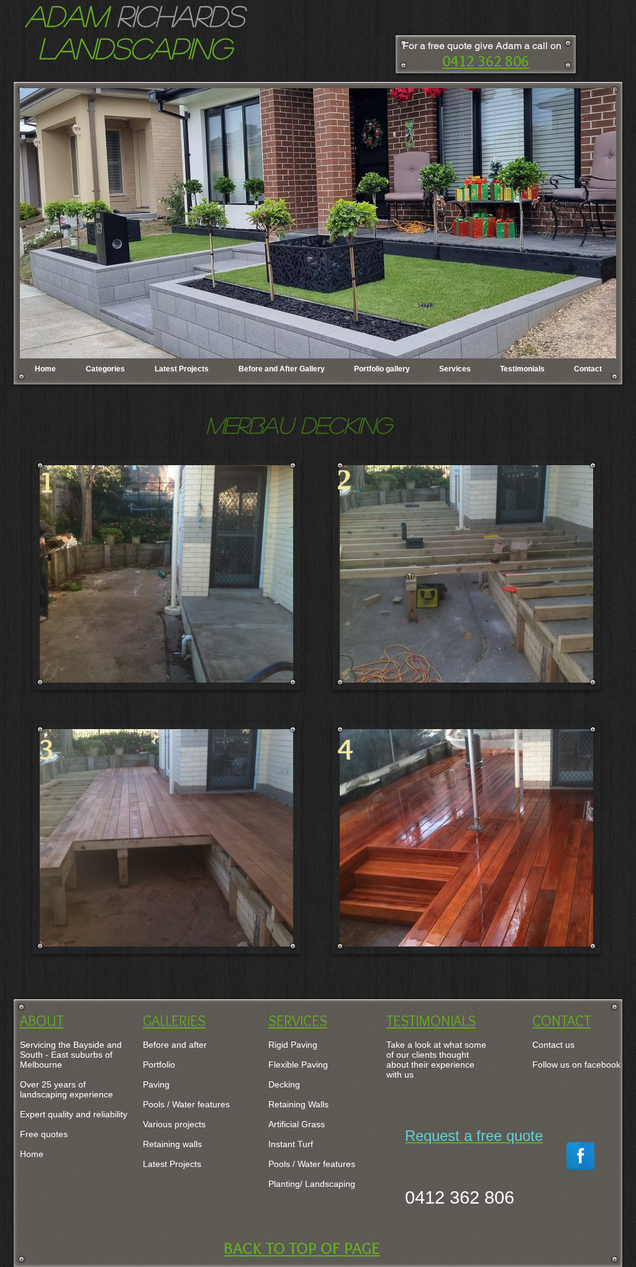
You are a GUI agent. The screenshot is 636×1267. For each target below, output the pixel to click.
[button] (318, 223)
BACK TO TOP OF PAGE (301, 1248)
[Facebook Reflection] (580, 1156)
